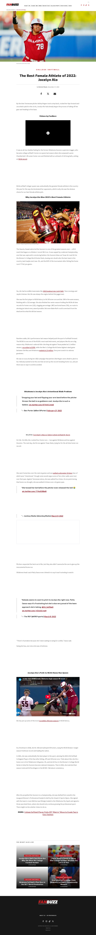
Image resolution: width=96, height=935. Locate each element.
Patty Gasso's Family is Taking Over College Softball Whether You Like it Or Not (64, 860)
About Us (42, 915)
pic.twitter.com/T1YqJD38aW (34, 491)
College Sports (55, 5)
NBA (37, 5)
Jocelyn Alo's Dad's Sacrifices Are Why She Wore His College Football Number (32, 860)
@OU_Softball (47, 607)
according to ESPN (28, 347)
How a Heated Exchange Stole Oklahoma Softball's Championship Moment (64, 882)
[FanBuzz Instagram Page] (84, 5)
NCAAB (33, 5)
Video (70, 5)
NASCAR (45, 5)
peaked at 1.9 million (46, 350)
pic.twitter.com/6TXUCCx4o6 (41, 405)
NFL (30, 5)
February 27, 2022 (54, 410)
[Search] (88, 2)
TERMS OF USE (48, 928)
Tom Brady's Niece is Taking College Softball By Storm (51, 435)
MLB (48, 5)
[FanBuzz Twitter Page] (89, 5)
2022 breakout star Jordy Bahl (53, 291)
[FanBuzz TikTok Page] (86, 5)
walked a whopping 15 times (62, 473)
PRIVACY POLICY (48, 930)
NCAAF (26, 5)
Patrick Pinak (43, 87)
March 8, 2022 (57, 516)
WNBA (40, 5)
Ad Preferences (51, 915)
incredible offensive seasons (49, 721)
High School (64, 5)
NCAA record (22, 159)
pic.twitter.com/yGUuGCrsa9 (34, 610)
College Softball (21, 10)
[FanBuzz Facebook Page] (81, 5)
